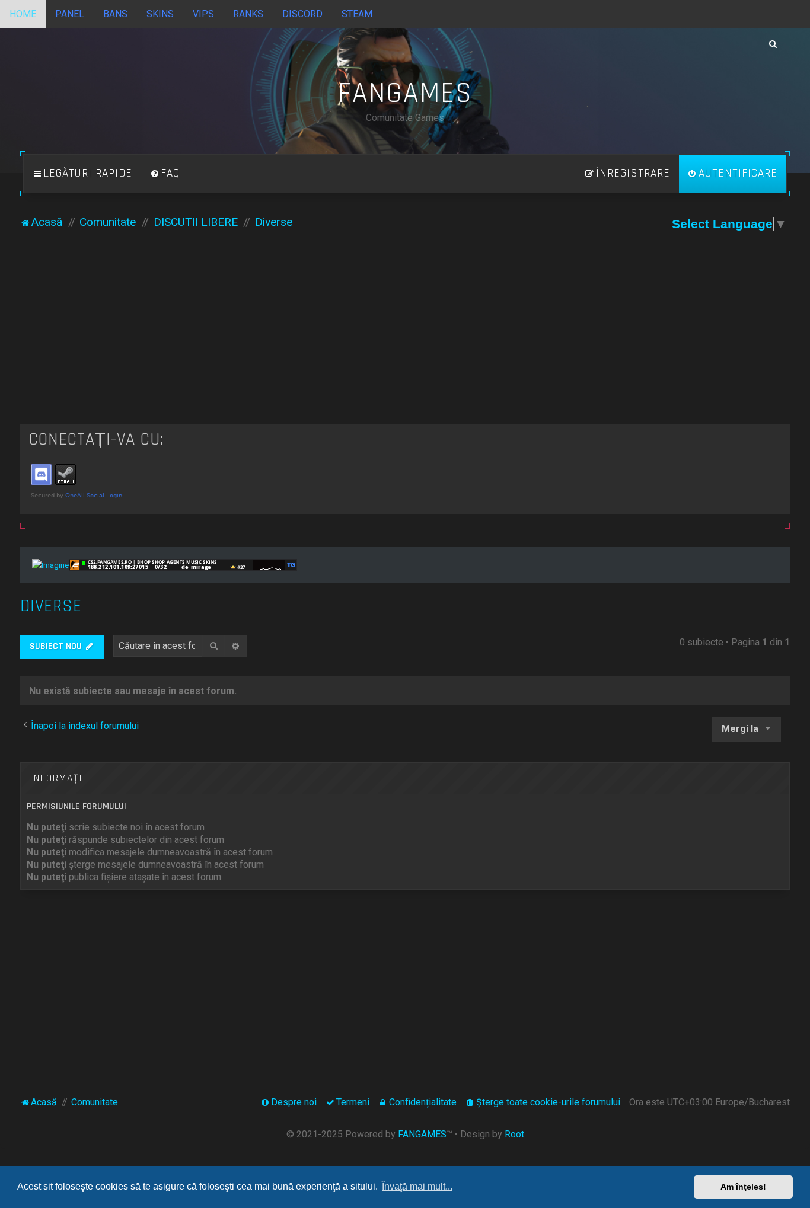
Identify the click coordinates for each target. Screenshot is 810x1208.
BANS (115, 14)
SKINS (160, 14)
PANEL (69, 14)
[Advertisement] (405, 335)
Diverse (51, 606)
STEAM (357, 14)
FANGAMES (422, 1134)
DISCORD (302, 14)
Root (514, 1134)
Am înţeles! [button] (743, 1186)
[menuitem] (165, 174)
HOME (22, 14)
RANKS (248, 14)
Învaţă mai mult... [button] (417, 1186)
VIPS (203, 14)
